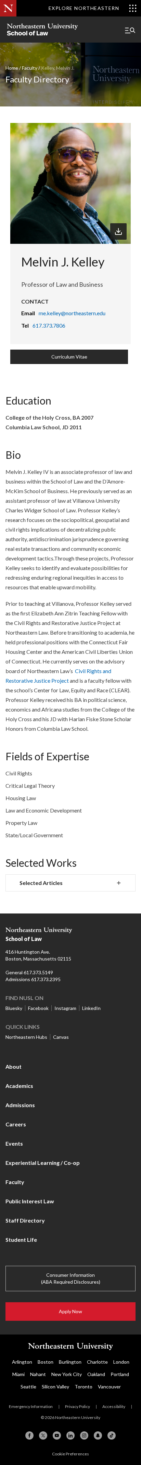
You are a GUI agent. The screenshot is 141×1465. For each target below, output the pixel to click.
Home (11, 68)
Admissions (20, 1105)
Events (14, 1143)
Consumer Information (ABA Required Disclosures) (70, 1278)
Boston (45, 1362)
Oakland (96, 1374)
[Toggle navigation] (130, 30)
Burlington (70, 1362)
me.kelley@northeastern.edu (72, 313)
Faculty (29, 68)
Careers (15, 1124)
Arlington (22, 1362)
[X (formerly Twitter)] (43, 1435)
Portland (120, 1374)
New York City (66, 1374)
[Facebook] (29, 1435)
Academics (19, 1085)
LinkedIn (91, 1008)
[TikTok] (111, 1435)
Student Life (21, 1239)
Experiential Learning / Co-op (42, 1162)
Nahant (38, 1374)
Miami (18, 1374)
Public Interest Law (29, 1201)
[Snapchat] (98, 1435)
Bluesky (13, 1008)
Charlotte (97, 1362)
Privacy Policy (77, 1406)
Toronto (83, 1386)
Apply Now (70, 1311)
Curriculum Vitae (69, 357)
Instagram (65, 1008)
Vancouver (109, 1386)
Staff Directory (25, 1220)
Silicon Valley (55, 1386)
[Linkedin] (70, 1435)
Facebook (38, 1008)
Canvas (61, 1037)
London (121, 1362)
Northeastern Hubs (26, 1037)
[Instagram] (84, 1435)
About (13, 1066)
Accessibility (113, 1406)
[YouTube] (57, 1435)
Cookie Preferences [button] (70, 1453)
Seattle (28, 1386)
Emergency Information (31, 1406)
